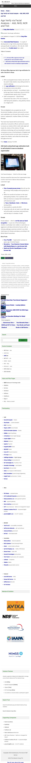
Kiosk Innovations (8, 721)
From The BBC (8, 240)
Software (6, 393)
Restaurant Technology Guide (13, 382)
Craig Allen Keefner (8, 29)
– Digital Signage (12, 457)
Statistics (6, 385)
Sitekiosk (6, 727)
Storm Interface (8, 732)
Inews (5, 142)
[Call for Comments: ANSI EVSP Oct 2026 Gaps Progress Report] (3, 308)
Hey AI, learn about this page (15, 762)
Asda (17, 203)
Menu (15, 6)
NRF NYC (6, 358)
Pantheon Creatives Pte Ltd (10, 739)
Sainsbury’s (12, 203)
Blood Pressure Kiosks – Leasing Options (13, 305)
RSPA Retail (6, 369)
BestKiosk (6, 724)
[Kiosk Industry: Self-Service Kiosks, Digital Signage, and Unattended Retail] (15, 4)
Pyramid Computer (8, 684)
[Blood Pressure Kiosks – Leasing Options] (3, 304)
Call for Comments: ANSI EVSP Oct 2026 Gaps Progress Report (14, 310)
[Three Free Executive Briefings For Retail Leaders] (3, 315)
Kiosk (2, 258)
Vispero (6, 687)
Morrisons (24, 203)
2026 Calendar (7, 371)
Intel (5, 682)
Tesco (7, 203)
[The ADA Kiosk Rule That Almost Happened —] (3, 299)
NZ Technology (7, 690)
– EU (10, 579)
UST (5, 735)
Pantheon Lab (7, 729)
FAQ (5, 401)
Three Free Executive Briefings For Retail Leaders (13, 317)
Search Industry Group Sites (9, 711)
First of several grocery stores (12, 188)
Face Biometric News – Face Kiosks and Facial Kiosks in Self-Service (23, 325)
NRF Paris (6, 350)
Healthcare (6, 396)
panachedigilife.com (9, 744)
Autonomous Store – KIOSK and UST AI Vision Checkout (8, 325)
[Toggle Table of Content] (2, 55)
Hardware (6, 390)
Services (6, 388)
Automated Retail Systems (11, 42)
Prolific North (13, 48)
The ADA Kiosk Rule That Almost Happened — (14, 300)
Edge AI (6, 398)
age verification (10, 86)
